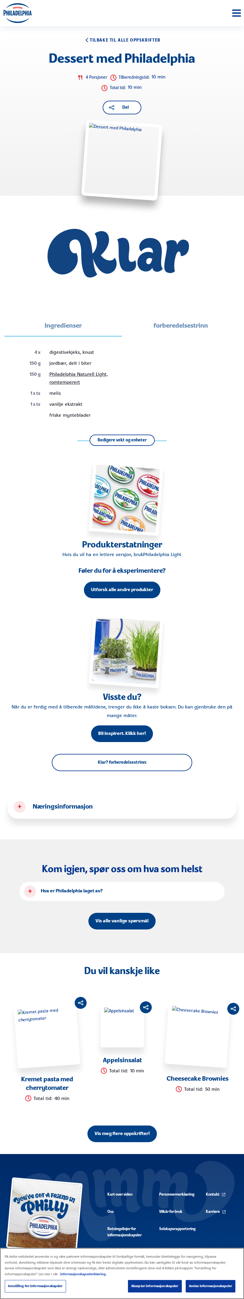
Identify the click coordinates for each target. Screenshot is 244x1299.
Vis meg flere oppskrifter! (122, 1134)
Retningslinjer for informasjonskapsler (124, 1232)
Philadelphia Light (162, 555)
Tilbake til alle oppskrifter (125, 40)
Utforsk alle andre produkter (122, 590)
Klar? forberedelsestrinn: (122, 762)
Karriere (213, 1212)
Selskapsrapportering (177, 1229)
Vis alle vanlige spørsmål (122, 921)
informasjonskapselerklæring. (83, 1274)
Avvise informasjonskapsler (210, 1286)
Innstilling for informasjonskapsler (35, 1286)
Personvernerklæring (176, 1194)
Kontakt (213, 1194)
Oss (110, 1212)
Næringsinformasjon (63, 806)
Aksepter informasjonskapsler (155, 1286)
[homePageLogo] (17, 13)
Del (125, 107)
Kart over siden (119, 1194)
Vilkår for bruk (170, 1212)
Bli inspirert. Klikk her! (122, 733)
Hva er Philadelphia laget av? (72, 891)
